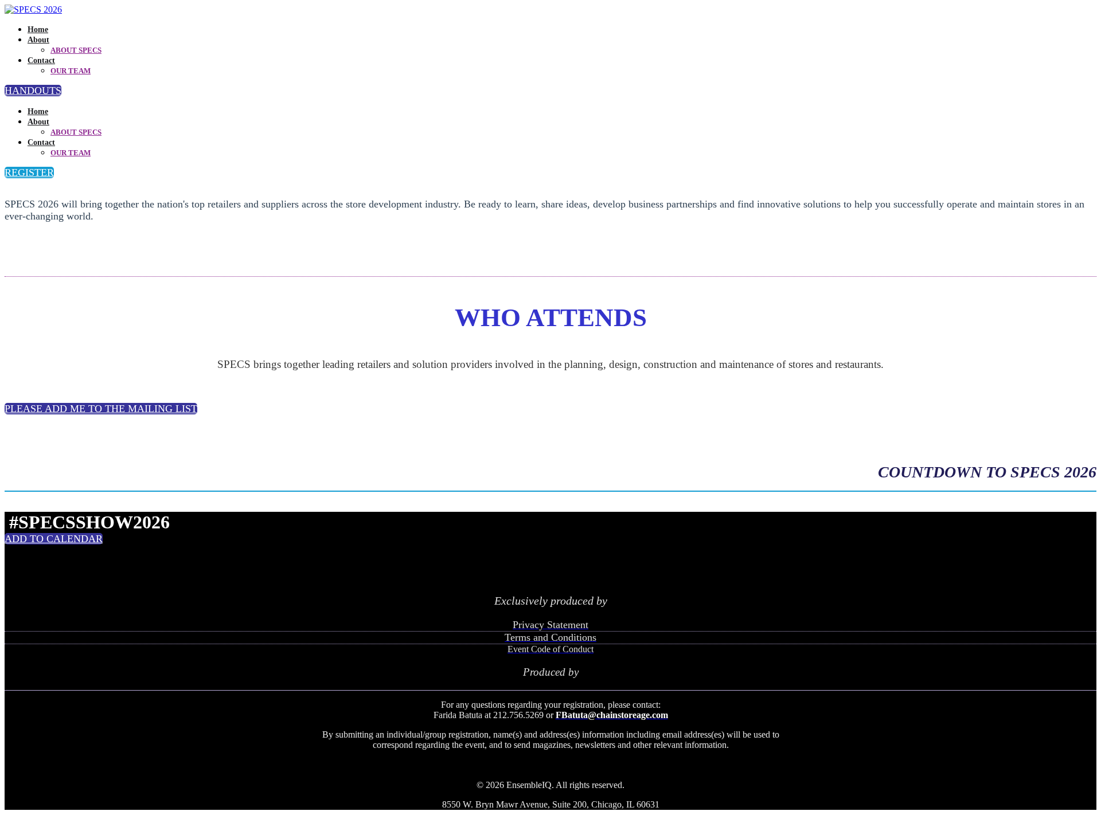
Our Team (70, 70)
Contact (41, 60)
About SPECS (75, 50)
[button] (33, 90)
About (38, 40)
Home (38, 29)
